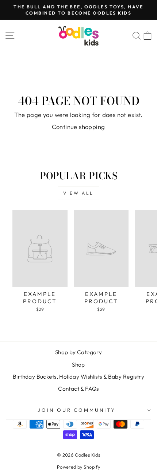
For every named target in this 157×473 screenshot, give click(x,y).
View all (78, 193)
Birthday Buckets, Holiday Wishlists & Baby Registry (78, 376)
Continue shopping (78, 126)
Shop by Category (78, 352)
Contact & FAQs (78, 388)
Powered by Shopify (78, 467)
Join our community (77, 410)
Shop (78, 364)
